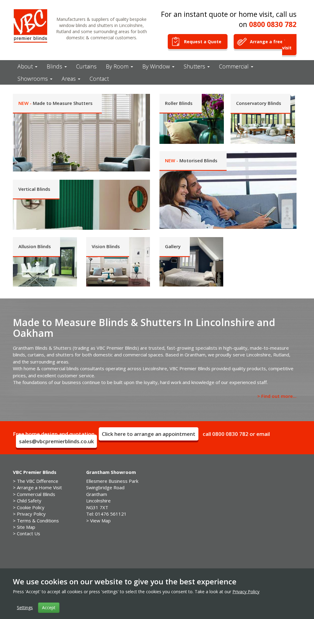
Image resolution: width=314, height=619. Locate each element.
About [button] (25, 66)
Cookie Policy (30, 507)
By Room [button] (118, 66)
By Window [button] (156, 66)
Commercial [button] (234, 66)
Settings (25, 607)
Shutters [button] (195, 66)
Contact (99, 78)
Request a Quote (203, 41)
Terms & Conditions (38, 520)
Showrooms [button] (33, 78)
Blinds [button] (55, 66)
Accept (49, 607)
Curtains (86, 66)
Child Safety (29, 501)
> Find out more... (277, 396)
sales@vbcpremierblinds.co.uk (56, 441)
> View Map (98, 520)
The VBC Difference (37, 481)
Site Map (26, 527)
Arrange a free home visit (273, 45)
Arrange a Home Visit (39, 487)
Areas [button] (69, 78)
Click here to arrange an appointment (148, 433)
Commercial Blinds (36, 494)
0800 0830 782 (273, 24)
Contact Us (28, 533)
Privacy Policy (31, 514)
